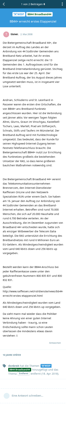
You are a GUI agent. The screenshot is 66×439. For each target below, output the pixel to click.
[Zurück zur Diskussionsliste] (3, 4)
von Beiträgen (32, 4)
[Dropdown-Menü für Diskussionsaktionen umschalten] (62, 4)
